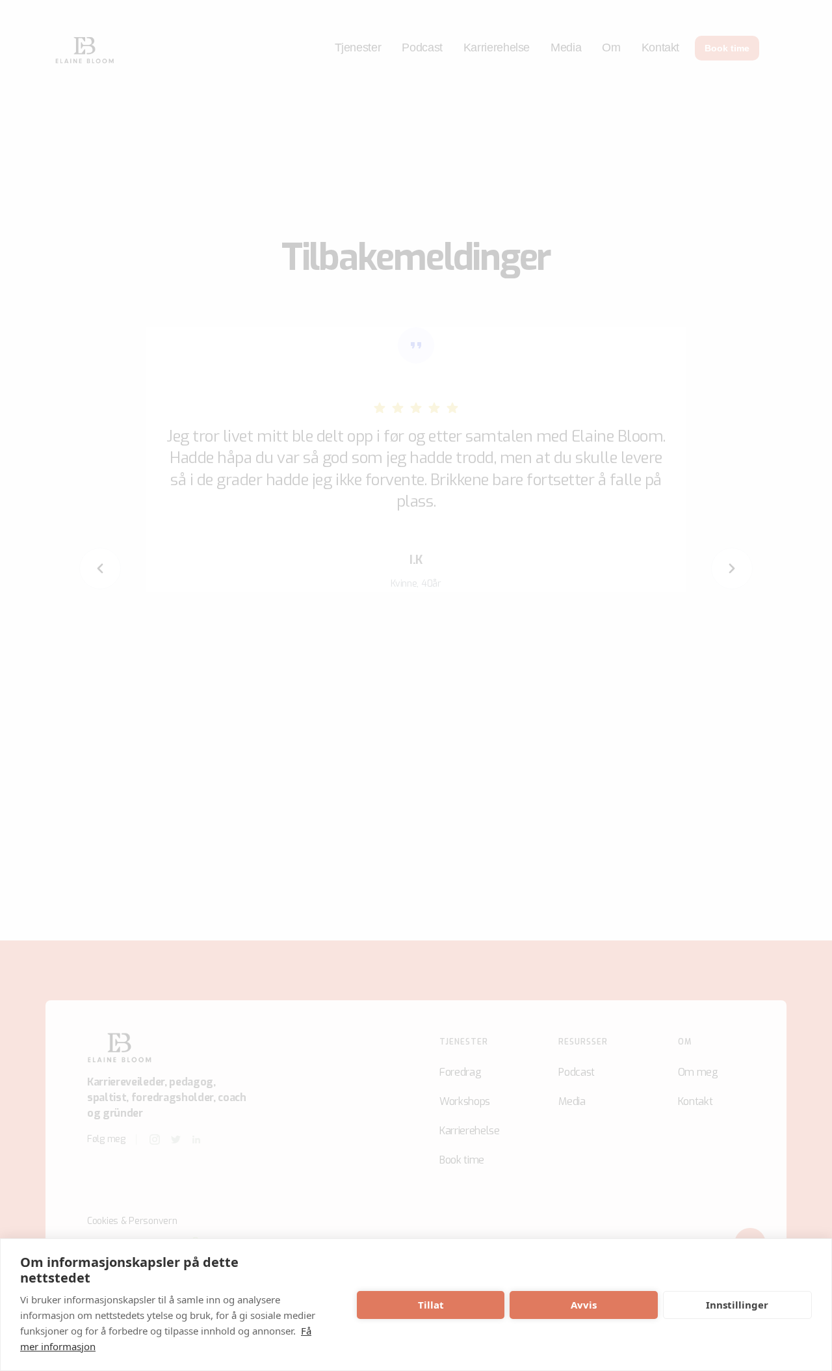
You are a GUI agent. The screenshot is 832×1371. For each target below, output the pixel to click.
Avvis (584, 1304)
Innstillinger (737, 1304)
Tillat (431, 1304)
